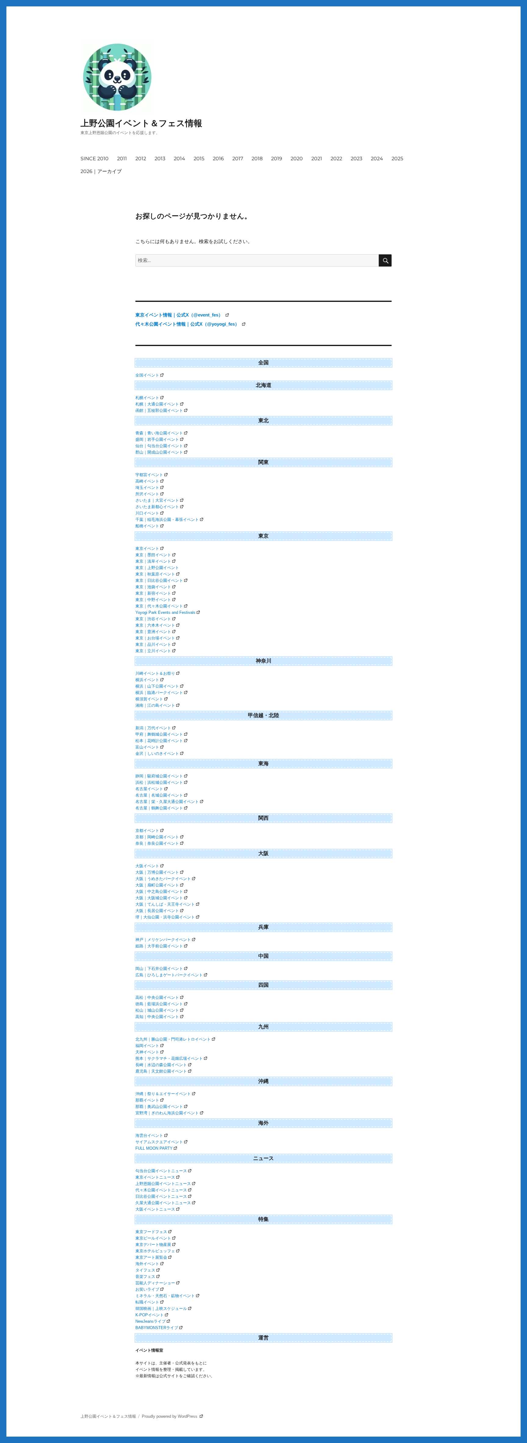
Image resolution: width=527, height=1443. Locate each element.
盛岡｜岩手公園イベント (157, 439)
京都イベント (147, 830)
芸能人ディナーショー (155, 1283)
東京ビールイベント (153, 1238)
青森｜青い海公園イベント (159, 433)
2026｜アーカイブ (101, 171)
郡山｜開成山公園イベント (159, 452)
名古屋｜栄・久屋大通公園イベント (167, 801)
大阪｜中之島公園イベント (159, 891)
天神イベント (147, 1052)
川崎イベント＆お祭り (155, 673)
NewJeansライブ (150, 1321)
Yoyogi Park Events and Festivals (165, 612)
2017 (237, 158)
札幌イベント (147, 397)
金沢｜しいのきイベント (157, 753)
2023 (356, 158)
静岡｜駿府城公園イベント (159, 776)
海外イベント (147, 1263)
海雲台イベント (149, 1135)
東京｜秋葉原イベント (155, 574)
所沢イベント (147, 494)
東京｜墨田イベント (153, 555)
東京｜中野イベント (153, 599)
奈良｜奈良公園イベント (157, 843)
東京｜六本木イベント (155, 625)
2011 (122, 158)
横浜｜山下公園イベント (157, 686)
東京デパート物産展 (153, 1244)
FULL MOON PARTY (154, 1148)
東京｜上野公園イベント (157, 567)
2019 (276, 158)
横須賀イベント (149, 699)
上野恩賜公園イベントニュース (163, 1183)
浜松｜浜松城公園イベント (159, 782)
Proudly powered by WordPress (170, 1416)
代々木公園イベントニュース (161, 1190)
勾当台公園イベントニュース (161, 1171)
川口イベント (147, 513)
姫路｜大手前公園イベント (159, 946)
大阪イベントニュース (155, 1209)
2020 (297, 158)
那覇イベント (147, 1100)
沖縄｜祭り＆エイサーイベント (163, 1093)
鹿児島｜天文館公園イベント (161, 1071)
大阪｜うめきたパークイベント (163, 878)
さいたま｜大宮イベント (157, 500)
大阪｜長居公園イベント (157, 910)
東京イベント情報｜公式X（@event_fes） (179, 314)
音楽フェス (145, 1276)
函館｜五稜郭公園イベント (159, 410)
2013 (160, 158)
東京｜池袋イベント (153, 587)
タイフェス (145, 1270)
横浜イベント (147, 679)
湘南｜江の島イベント (155, 705)
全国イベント (147, 375)
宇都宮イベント (149, 474)
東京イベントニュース (155, 1177)
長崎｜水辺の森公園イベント (161, 1065)
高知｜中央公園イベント (157, 1016)
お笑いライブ (147, 1289)
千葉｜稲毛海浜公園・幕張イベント (167, 519)
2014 (179, 158)
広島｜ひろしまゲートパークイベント (169, 975)
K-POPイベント (149, 1315)
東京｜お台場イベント (155, 638)
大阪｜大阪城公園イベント (159, 898)
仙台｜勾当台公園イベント (159, 446)
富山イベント (147, 747)
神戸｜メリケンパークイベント (163, 939)
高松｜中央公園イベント (157, 997)
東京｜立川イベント (153, 651)
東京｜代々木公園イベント (159, 606)
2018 (257, 158)
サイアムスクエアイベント (159, 1142)
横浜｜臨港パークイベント (159, 692)
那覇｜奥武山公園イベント (159, 1106)
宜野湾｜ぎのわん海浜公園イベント (167, 1113)
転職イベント (147, 1302)
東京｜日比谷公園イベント (159, 580)
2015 (199, 158)
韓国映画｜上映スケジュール (161, 1308)
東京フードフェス (151, 1231)
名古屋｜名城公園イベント (159, 795)
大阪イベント (147, 866)
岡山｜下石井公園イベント (159, 968)
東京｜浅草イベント (153, 561)
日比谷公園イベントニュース (161, 1196)
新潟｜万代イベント (153, 728)
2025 (397, 158)
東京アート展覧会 (151, 1257)
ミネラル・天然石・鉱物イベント (165, 1295)
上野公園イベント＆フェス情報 (141, 123)
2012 (140, 158)
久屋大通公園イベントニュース (163, 1203)
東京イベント (147, 548)
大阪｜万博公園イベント (157, 872)
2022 (336, 158)
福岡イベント (147, 1045)
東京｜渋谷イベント (153, 619)
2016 (218, 158)
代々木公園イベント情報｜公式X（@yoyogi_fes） (188, 324)
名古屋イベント (149, 789)
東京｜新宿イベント (153, 593)
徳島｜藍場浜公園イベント (159, 1004)
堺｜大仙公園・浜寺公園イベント (165, 917)
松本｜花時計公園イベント (159, 740)
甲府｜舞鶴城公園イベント (159, 734)
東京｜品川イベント (153, 644)
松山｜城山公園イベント (157, 1010)
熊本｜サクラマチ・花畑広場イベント (169, 1058)
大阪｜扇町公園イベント (157, 885)
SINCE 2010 (95, 158)
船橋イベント (147, 526)
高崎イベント (147, 481)
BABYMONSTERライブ (156, 1327)
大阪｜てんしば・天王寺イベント (165, 904)
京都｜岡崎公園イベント (157, 837)
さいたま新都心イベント (157, 506)
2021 (316, 158)
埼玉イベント (147, 487)
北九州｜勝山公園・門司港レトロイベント (173, 1039)
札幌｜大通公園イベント (157, 404)
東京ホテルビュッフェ (155, 1251)
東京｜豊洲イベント (153, 631)
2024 (377, 158)
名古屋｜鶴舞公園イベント (159, 808)
